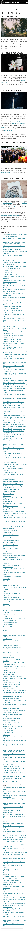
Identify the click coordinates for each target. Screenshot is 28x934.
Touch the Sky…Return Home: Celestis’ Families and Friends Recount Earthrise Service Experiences (15, 385)
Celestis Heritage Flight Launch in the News (13, 655)
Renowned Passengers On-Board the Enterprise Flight (13, 315)
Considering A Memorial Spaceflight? (11, 597)
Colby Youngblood (7, 496)
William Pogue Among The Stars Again (12, 577)
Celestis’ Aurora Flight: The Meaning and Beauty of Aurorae (14, 329)
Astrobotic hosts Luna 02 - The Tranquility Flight (14, 618)
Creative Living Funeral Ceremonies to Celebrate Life (14, 737)
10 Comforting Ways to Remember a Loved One (13, 826)
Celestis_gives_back (7, 553)
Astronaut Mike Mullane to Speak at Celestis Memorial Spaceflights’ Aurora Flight (13, 421)
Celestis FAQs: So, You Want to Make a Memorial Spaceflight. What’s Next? (14, 478)
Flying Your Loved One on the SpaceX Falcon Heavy (14, 700)
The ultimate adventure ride (9, 633)
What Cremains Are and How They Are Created (13, 876)
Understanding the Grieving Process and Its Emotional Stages (13, 870)
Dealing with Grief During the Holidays (12, 551)
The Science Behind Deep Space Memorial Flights (14, 801)
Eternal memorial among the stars (11, 629)
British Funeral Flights (8, 732)
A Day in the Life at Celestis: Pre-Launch (12, 504)
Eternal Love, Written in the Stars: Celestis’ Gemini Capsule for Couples (14, 845)
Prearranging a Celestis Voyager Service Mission (14, 600)
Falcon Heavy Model (7, 639)
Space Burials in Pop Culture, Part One (12, 341)
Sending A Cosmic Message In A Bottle (11, 274)
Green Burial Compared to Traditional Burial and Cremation (14, 859)
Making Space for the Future (9, 542)
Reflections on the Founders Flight (11, 722)
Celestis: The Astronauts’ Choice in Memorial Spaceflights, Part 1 (13, 370)
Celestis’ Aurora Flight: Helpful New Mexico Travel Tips (14, 363)
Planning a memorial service (7, 172)
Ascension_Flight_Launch (8, 494)
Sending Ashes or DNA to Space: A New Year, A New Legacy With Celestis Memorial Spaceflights (14, 838)
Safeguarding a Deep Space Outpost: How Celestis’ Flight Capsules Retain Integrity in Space (14, 399)
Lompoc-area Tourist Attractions (10, 728)
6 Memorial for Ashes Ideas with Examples (13, 610)
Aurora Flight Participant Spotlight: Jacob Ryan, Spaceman (14, 359)
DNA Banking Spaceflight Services (10, 535)
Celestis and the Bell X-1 (9, 688)
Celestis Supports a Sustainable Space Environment (14, 555)
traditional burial (8, 130)
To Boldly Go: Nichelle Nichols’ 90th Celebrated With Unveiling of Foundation (14, 290)
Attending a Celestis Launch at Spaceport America (14, 690)
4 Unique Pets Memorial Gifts (10, 312)
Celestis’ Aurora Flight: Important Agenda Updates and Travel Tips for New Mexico (14, 307)
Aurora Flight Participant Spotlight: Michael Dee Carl (14, 395)
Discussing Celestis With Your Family (11, 643)
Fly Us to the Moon (7, 602)
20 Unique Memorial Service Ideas (11, 608)
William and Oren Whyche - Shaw (10, 585)
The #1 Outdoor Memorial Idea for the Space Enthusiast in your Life (13, 566)
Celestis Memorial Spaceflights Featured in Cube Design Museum (14, 636)
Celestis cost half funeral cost (10, 622)
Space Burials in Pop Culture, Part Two (12, 339)
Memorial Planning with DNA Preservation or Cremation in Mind (13, 883)
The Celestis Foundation (8, 674)
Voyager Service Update (8, 657)
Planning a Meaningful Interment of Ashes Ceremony (12, 779)
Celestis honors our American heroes (11, 682)
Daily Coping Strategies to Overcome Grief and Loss (15, 852)
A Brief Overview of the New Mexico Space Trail (14, 442)
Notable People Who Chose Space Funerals (12, 748)
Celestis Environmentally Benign (10, 712)
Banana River (6, 651)
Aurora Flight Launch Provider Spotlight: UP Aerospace (13, 450)
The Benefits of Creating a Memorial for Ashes (13, 249)
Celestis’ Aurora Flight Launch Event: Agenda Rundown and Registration (13, 336)
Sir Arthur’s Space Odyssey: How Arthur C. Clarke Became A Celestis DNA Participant (14, 685)
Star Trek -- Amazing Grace (9, 672)
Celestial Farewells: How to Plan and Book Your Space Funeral (14, 246)
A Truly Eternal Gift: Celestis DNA (10, 549)
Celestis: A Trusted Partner (9, 614)
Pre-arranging (6, 604)
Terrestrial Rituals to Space (9, 547)
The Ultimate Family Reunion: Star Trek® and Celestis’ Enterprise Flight (13, 431)
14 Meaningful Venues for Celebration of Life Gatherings (13, 894)
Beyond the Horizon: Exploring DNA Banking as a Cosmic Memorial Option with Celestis (14, 751)
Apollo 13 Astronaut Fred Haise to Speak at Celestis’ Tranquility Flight (13, 348)
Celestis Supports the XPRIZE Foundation (12, 696)
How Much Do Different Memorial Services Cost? (14, 897)
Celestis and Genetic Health (9, 606)
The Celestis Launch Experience (10, 631)
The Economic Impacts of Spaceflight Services (13, 814)
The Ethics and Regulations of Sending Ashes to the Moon (14, 741)
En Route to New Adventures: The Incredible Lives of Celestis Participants (14, 514)
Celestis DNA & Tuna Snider (9, 720)
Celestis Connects (7, 533)
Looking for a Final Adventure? (10, 472)
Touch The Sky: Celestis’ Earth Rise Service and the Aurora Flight (14, 469)
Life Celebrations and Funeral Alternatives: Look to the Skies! (14, 669)
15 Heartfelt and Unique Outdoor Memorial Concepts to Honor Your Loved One (13, 765)
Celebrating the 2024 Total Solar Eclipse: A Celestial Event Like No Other (13, 773)
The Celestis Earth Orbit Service (10, 506)
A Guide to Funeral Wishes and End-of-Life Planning (14, 835)
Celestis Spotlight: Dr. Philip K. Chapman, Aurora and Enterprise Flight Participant (15, 465)
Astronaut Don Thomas (8, 501)
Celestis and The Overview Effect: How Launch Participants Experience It (13, 435)
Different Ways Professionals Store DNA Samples (14, 903)
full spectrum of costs (14, 206)
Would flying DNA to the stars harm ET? (12, 718)
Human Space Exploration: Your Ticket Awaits (13, 318)
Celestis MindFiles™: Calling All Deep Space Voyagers (13, 412)
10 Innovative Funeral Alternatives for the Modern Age (14, 758)
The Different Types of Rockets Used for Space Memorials (13, 917)
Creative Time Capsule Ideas (9, 272)
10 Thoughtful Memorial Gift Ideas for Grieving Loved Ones (13, 828)
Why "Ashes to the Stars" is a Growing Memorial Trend (14, 817)
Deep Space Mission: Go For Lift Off (11, 489)
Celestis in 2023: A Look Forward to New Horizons (14, 284)
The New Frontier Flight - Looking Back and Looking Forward (15, 715)
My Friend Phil (6, 579)
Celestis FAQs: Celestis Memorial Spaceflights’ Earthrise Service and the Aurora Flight (13, 404)
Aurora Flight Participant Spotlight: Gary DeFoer (14, 388)
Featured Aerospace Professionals (10, 645)
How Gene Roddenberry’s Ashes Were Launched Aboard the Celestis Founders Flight (13, 693)
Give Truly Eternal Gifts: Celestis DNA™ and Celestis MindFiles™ (13, 294)
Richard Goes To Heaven (8, 270)
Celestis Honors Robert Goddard (10, 641)
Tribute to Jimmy (7, 724)
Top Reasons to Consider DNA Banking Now (13, 824)
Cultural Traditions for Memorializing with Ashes (14, 776)
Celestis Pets (6, 581)
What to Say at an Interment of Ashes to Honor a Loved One (14, 862)
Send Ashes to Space (7, 537)
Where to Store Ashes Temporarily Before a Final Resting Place (14, 900)
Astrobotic (5, 589)
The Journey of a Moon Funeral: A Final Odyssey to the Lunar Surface (14, 796)
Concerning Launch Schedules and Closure (12, 676)
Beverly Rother (6, 583)
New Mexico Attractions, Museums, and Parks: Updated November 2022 (13, 332)
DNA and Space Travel (8, 730)
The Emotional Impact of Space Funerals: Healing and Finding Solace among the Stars (14, 239)
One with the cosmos (8, 624)
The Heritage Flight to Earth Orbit (11, 698)
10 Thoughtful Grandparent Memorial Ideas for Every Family (13, 913)
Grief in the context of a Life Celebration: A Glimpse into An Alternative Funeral (15, 663)
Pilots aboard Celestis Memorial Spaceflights (13, 726)
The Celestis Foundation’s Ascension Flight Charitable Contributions (12, 486)
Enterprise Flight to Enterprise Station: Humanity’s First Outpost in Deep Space (14, 462)
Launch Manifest (7, 702)
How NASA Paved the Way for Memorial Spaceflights (15, 381)
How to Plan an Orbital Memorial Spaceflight (13, 799)
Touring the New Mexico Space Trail (11, 620)
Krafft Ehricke (6, 563)
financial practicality (7, 203)
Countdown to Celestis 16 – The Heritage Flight (14, 710)
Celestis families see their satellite (11, 708)
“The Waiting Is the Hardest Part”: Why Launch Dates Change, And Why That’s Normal (13, 879)
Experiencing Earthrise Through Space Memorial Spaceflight (14, 804)
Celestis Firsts (6, 735)
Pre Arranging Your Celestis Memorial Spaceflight (14, 666)
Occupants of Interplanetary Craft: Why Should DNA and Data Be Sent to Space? (14, 374)
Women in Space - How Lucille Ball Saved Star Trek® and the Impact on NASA (13, 527)
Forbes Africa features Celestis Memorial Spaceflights (12, 660)
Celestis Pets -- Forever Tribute (10, 530)
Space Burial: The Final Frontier (10, 545)
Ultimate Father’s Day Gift (9, 491)
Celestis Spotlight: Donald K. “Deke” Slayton (13, 484)
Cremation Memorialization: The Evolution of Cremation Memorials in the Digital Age (13, 769)
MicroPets (5, 525)
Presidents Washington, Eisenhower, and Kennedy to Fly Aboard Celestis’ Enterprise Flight (14, 267)
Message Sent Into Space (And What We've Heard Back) (14, 303)
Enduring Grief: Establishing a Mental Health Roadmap (13, 391)
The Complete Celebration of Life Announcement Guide (14, 890)
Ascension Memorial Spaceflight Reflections (13, 482)
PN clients (5, 616)
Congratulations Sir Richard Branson (11, 593)
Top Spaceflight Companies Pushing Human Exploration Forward (13, 906)
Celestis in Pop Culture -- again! (10, 653)
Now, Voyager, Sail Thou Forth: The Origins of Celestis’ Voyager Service (13, 439)
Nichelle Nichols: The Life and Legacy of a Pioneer (14, 415)
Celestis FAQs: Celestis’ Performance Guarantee (14, 383)
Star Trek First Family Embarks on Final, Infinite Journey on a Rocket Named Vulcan (14, 539)
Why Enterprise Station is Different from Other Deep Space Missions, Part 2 (15, 351)
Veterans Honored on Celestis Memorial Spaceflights (12, 648)
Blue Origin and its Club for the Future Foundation (14, 587)
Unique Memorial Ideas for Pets (10, 324)
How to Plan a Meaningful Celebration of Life (13, 310)
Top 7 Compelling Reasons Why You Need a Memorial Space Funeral (12, 260)
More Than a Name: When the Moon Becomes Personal (13, 924)
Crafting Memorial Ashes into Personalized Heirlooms (13, 807)
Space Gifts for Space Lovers (9, 301)
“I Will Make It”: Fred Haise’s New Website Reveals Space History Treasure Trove (14, 281)
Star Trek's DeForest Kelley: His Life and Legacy (14, 402)
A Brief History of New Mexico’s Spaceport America (14, 427)
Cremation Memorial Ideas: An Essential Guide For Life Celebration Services (14, 518)
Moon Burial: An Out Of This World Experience (13, 448)
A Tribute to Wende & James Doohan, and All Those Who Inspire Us (14, 679)
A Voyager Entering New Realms (10, 557)
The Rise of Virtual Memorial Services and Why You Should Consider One (14, 560)
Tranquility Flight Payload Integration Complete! (14, 429)
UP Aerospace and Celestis (9, 612)
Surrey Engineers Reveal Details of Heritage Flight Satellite (14, 705)
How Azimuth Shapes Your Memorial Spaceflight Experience (14, 849)
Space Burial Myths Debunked (10, 782)
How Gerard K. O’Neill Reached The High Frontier (14, 572)
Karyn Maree (6, 575)
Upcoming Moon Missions (9, 326)
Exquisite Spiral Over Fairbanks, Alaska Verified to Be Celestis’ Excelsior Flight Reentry (14, 243)
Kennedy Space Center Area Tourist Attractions (13, 511)
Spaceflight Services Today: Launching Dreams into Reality (14, 762)
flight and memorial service (18, 123)
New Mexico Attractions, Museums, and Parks (13, 424)
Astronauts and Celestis (8, 627)
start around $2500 (15, 122)
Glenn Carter (6, 595)
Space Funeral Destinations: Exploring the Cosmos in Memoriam (14, 792)
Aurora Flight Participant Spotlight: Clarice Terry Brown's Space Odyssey (14, 418)
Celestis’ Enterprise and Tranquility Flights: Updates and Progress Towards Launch (15, 235)
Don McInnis (6, 591)
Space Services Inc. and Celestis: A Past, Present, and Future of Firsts (14, 458)
